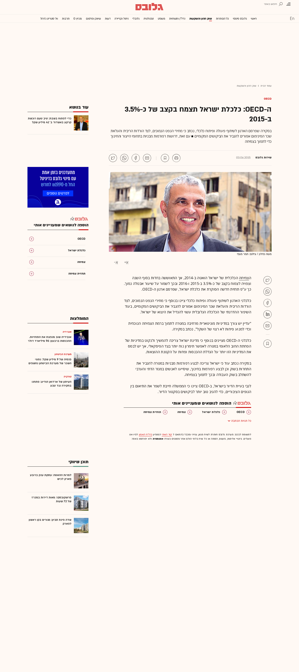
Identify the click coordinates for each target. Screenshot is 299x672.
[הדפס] (176, 158)
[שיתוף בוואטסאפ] (124, 158)
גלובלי (135, 19)
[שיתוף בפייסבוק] (136, 158)
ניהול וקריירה (121, 19)
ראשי (254, 19)
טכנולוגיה (149, 19)
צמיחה (244, 277)
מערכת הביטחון (63, 354)
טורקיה (67, 376)
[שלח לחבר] (267, 326)
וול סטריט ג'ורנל (49, 19)
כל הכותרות (222, 19)
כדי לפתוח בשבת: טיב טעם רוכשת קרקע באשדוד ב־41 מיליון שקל (49, 120)
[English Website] (292, 18)
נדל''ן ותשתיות (177, 19)
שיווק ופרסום (93, 19)
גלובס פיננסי (240, 19)
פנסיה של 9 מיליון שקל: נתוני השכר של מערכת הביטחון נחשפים (49, 361)
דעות (108, 19)
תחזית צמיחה (152, 412)
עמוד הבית (266, 85)
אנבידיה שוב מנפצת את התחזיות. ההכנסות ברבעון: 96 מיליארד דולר (49, 339)
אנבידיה (67, 331)
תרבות (66, 19)
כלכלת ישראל (211, 412)
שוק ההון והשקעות (200, 19)
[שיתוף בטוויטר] (113, 158)
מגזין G (77, 19)
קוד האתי (167, 434)
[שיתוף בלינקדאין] (267, 314)
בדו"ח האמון (145, 434)
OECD (268, 98)
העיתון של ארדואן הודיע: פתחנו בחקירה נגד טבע (51, 384)
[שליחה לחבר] (147, 158)
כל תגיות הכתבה (241, 421)
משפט (161, 19)
